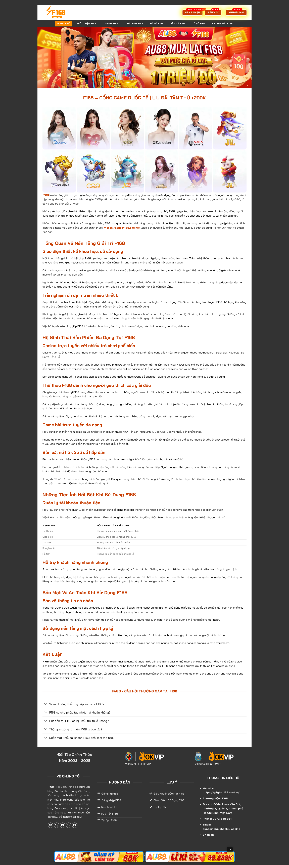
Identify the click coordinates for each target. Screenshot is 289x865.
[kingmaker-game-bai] (195, 171)
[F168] (60, 12)
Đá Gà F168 (157, 23)
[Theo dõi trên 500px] (68, 825)
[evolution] (161, 128)
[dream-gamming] (127, 128)
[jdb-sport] (127, 171)
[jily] (230, 128)
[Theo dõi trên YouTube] (62, 825)
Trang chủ (63, 23)
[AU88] (99, 856)
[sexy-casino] (93, 128)
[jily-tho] (230, 171)
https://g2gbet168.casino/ (221, 792)
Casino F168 (110, 23)
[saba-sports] (195, 128)
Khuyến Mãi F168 (222, 23)
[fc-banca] (59, 171)
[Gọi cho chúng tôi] (56, 825)
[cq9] (93, 171)
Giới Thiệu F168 (86, 23)
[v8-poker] (161, 171)
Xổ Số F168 (198, 23)
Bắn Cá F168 (177, 23)
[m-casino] (59, 128)
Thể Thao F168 (134, 23)
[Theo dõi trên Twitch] (74, 825)
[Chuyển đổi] (45, 704)
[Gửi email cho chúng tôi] (50, 825)
